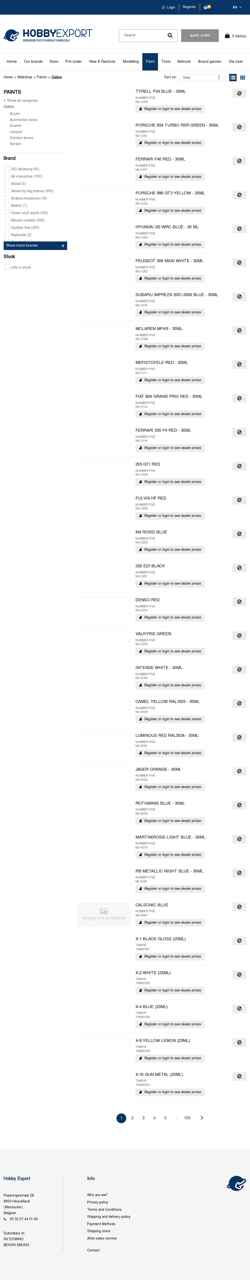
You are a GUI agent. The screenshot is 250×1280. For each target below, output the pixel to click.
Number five (25, 228)
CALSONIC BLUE (151, 905)
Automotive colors (24, 120)
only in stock (21, 267)
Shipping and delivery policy (108, 1217)
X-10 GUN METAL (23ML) (159, 1075)
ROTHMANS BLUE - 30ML (160, 804)
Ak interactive (27, 176)
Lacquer (16, 132)
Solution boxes (21, 138)
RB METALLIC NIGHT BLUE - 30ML (169, 871)
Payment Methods (101, 1224)
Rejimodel (21, 235)
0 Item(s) (239, 36)
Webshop (24, 77)
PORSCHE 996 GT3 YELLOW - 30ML (170, 193)
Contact (93, 1250)
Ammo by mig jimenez (32, 191)
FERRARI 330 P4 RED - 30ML (163, 431)
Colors (57, 77)
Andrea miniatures (29, 198)
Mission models (28, 220)
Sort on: (170, 77)
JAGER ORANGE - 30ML (158, 770)
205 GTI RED (147, 465)
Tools (166, 61)
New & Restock (102, 61)
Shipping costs (99, 1231)
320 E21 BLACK (150, 566)
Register (189, 7)
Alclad (18, 184)
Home (12, 61)
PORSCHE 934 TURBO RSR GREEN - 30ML (177, 126)
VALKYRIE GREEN (153, 634)
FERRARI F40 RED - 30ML (160, 159)
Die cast (236, 61)
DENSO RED (147, 600)
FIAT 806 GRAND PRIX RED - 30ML (169, 397)
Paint (150, 61)
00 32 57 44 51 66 (24, 1219)
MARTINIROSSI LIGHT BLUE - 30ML (170, 838)
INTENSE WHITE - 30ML (159, 668)
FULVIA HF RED (150, 498)
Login (170, 7)
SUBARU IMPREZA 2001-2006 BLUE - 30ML (176, 295)
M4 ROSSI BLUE (151, 532)
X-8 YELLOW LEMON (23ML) (162, 1041)
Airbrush (184, 61)
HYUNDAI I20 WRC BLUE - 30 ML (167, 227)
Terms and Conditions (104, 1209)
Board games (209, 61)
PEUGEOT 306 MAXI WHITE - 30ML (169, 261)
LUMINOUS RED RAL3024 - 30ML (167, 736)
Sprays (15, 144)
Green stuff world (29, 213)
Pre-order (73, 61)
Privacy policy (97, 1202)
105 (187, 1118)
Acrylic (15, 114)
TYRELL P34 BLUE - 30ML (160, 92)
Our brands (33, 61)
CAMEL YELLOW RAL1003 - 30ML (167, 702)
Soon (54, 61)
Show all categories (22, 100)
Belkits (19, 206)
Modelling (131, 61)
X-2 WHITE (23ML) (153, 973)
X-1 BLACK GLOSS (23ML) (160, 939)
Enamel (15, 126)
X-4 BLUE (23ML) (151, 1007)
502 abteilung (25, 169)
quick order (200, 36)
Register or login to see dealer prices (172, 109)
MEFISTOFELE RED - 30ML (161, 363)
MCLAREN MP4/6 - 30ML (159, 329)
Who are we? (97, 1195)
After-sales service (102, 1238)
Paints (42, 77)
